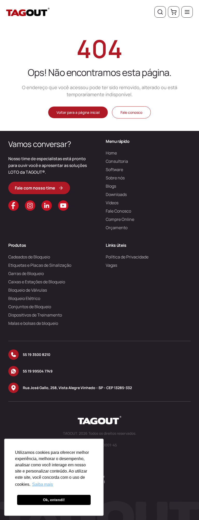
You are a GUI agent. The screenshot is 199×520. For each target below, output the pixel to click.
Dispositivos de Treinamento (35, 315)
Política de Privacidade (127, 257)
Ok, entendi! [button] (54, 500)
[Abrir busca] (160, 12)
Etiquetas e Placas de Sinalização (39, 265)
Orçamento (116, 227)
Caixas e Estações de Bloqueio (36, 282)
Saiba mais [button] (42, 484)
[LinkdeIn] (46, 205)
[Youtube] (63, 205)
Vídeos (112, 203)
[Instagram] (30, 205)
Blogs (111, 186)
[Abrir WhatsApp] (186, 507)
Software (114, 169)
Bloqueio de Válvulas (27, 290)
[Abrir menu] (187, 12)
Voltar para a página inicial (78, 112)
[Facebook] (13, 205)
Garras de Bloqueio (26, 273)
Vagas (111, 265)
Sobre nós (115, 178)
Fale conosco (131, 112)
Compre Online (120, 219)
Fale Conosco (118, 211)
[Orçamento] (173, 12)
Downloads (116, 194)
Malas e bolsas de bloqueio (33, 323)
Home (111, 153)
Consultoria (117, 161)
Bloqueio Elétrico (24, 298)
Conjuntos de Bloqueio (29, 307)
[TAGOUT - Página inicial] (27, 12)
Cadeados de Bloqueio (29, 257)
